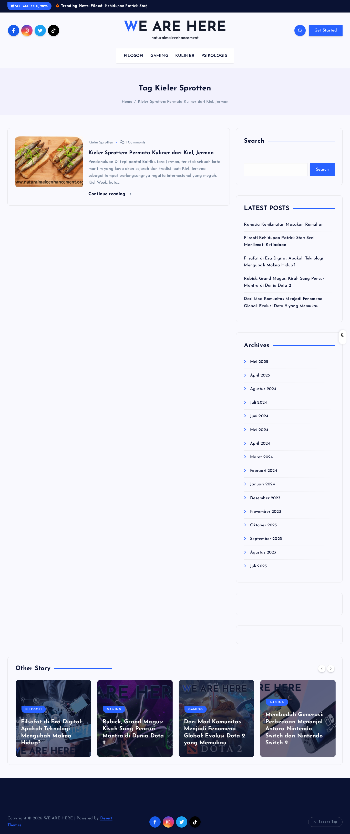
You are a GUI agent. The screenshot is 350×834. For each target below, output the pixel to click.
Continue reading (107, 194)
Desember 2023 (265, 498)
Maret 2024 (261, 457)
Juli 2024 (258, 403)
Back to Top (327, 821)
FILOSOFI (133, 56)
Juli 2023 (258, 566)
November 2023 (265, 512)
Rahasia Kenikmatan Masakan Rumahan (283, 225)
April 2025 (260, 375)
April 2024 (260, 444)
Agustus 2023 (263, 552)
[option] (53, 718)
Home (127, 102)
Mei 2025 (259, 362)
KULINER (184, 56)
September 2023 (266, 539)
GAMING (159, 56)
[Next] (331, 668)
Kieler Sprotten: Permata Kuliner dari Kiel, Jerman (183, 102)
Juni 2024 (259, 416)
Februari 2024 (263, 471)
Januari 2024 (262, 484)
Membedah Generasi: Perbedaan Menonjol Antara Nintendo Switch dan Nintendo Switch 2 (294, 729)
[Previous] (322, 668)
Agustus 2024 (263, 389)
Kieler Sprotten (100, 142)
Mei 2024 (259, 430)
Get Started (325, 30)
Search (322, 170)
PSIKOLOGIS (214, 56)
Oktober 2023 (263, 525)
